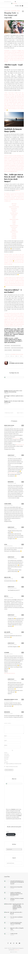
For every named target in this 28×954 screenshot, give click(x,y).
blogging (7, 10)
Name (5, 735)
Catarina (6, 652)
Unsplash (14, 205)
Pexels (14, 224)
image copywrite (8, 350)
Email (5, 740)
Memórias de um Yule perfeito (16, 887)
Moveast (14, 233)
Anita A (6, 596)
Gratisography (14, 214)
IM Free (14, 217)
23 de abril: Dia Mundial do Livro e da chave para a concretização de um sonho (17, 882)
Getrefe (14, 216)
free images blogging (15, 345)
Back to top (13, 952)
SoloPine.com (16, 949)
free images (7, 345)
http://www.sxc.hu (16, 438)
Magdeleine (14, 230)
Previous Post (9, 412)
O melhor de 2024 (13, 933)
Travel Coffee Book (14, 231)
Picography (14, 235)
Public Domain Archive (14, 219)
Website (5, 745)
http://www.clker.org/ (13, 472)
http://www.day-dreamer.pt (9, 673)
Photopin (14, 221)
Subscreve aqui (10, 834)
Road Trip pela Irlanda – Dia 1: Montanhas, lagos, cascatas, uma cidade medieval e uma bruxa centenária (18, 906)
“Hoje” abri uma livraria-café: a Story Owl (16, 913)
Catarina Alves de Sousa (17, 354)
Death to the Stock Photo (14, 206)
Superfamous (14, 210)
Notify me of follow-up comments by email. (13, 763)
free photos (7, 347)
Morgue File (14, 238)
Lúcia (5, 544)
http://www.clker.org (20, 444)
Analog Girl (7, 577)
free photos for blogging (17, 347)
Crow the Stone (14, 227)
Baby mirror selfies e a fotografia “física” (16, 928)
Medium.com (17, 190)
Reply (22, 425)
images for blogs (17, 350)
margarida (11, 481)
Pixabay (14, 222)
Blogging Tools (15, 10)
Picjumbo (14, 211)
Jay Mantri (14, 228)
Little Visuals (14, 203)
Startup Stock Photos (14, 225)
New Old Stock (14, 208)
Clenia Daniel (7, 503)
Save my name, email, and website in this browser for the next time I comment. (6, 757)
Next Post (20, 412)
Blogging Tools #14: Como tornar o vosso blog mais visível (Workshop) (13, 391)
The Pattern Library (14, 213)
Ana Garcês (7, 632)
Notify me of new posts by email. (12, 766)
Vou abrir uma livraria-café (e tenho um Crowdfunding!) (16, 923)
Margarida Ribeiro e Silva (11, 699)
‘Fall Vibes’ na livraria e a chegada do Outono (17, 899)
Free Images (14, 236)
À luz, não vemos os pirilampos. (16, 917)
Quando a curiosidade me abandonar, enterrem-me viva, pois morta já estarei (16, 893)
